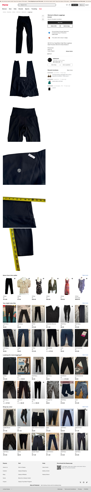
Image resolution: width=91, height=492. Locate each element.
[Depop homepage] (5, 5)
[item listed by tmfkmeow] (38, 441)
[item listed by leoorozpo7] (9, 417)
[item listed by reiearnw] (38, 338)
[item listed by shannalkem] (52, 338)
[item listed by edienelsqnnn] (67, 338)
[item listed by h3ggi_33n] (24, 314)
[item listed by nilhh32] (38, 417)
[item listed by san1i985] (81, 390)
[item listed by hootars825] (24, 366)
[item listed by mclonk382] (81, 366)
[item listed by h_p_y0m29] (67, 366)
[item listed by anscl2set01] (24, 390)
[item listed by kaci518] (52, 441)
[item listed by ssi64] (24, 417)
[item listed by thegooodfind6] (81, 441)
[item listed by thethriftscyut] (67, 314)
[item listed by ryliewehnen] (9, 390)
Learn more (55, 34)
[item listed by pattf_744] (9, 366)
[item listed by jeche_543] (24, 338)
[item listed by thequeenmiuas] (9, 338)
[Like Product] (15, 279)
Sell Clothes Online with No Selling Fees (51, 485)
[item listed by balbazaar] (9, 286)
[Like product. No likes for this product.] (43, 15)
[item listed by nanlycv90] (52, 417)
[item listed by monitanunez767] (38, 366)
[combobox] (37, 5)
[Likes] (67, 5)
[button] (63, 62)
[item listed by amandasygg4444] (9, 314)
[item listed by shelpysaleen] (52, 366)
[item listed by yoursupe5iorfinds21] (81, 417)
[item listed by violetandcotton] (67, 390)
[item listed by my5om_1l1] (9, 441)
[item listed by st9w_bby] (52, 314)
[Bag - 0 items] (69, 5)
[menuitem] (4, 9)
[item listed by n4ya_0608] (81, 314)
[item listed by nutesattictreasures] (67, 441)
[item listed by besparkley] (38, 390)
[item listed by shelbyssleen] (81, 338)
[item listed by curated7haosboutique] (67, 417)
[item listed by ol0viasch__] (52, 390)
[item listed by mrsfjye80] (38, 314)
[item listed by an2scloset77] (24, 441)
